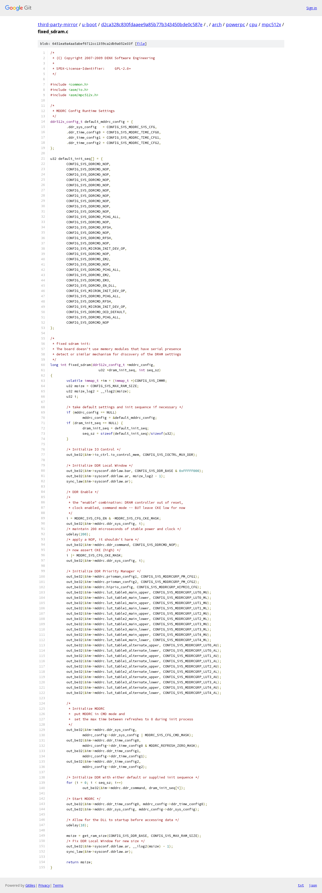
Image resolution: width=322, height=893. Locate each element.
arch (217, 24)
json (313, 885)
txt (301, 885)
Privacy (44, 885)
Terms (58, 885)
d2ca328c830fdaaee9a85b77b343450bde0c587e (152, 24)
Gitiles (30, 885)
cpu (253, 24)
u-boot (89, 24)
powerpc (235, 24)
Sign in (311, 8)
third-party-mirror (58, 24)
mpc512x (271, 24)
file (141, 44)
